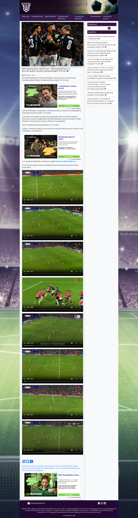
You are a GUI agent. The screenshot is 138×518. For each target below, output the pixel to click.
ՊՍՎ (24, 470)
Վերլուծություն (50, 16)
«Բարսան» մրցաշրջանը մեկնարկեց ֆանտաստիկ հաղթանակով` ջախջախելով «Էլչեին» (101, 53)
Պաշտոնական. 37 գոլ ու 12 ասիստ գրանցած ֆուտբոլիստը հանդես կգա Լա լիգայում (100, 70)
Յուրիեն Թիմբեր (48, 468)
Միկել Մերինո (35, 468)
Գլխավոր (25, 16)
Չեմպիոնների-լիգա (72, 468)
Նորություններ (37, 16)
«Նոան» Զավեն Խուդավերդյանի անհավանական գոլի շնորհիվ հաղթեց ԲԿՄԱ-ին (100, 61)
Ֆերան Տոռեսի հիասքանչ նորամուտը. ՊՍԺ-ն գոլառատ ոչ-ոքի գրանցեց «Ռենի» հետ (101, 45)
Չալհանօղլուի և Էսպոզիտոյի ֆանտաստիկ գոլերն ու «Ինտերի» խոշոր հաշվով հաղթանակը (100, 101)
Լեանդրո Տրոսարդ (51, 466)
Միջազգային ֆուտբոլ (63, 17)
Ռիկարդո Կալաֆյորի (34, 470)
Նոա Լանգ (59, 468)
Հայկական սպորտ (107, 17)
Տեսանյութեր (96, 16)
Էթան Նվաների (37, 466)
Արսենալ (26, 466)
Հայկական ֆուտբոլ (79, 17)
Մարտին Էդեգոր (66, 466)
